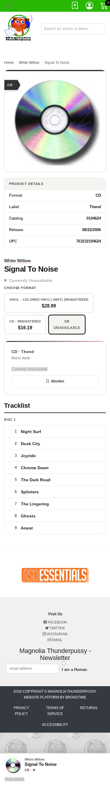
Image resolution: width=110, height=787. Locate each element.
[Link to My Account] (90, 6)
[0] (104, 7)
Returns (88, 708)
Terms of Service (55, 711)
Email (56, 640)
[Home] (18, 28)
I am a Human (74, 669)
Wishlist (57, 381)
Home (9, 63)
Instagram (56, 634)
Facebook (57, 622)
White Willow (29, 63)
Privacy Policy (21, 711)
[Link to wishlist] (75, 6)
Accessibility (55, 725)
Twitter (57, 628)
